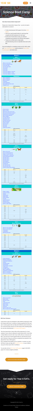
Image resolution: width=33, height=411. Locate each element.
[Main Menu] (30, 3)
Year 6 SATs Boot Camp (9, 48)
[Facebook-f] (16, 392)
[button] (16, 359)
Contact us (5, 405)
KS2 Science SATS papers (19, 328)
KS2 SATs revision (19, 343)
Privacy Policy (12, 405)
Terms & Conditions (20, 405)
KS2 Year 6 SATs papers (16, 348)
